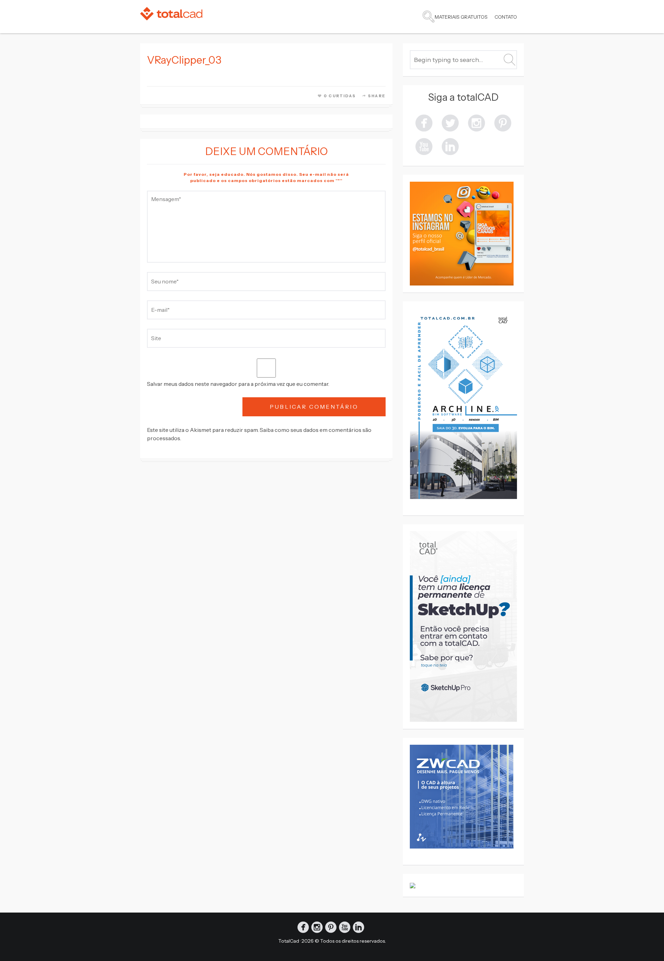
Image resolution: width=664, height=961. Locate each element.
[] (476, 122)
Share (377, 95)
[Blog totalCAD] (171, 13)
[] (450, 122)
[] (424, 146)
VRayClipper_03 (184, 60)
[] (502, 122)
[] (424, 122)
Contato (506, 17)
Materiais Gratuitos (461, 17)
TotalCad (288, 941)
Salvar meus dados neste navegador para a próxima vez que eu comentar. (238, 383)
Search (428, 16)
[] (450, 146)
